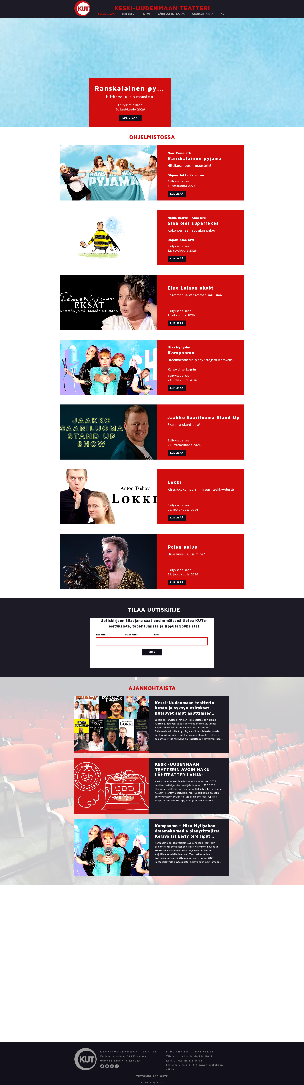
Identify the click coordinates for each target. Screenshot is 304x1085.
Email (158, 634)
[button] (129, 14)
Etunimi (101, 634)
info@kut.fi (133, 1060)
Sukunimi (131, 634)
